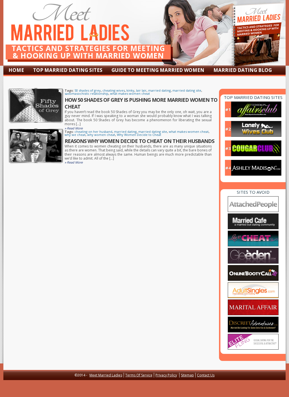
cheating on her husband (93, 131)
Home (16, 70)
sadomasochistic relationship (86, 93)
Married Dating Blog (242, 70)
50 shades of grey (88, 90)
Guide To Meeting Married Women (157, 70)
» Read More (74, 128)
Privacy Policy (166, 375)
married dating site (186, 90)
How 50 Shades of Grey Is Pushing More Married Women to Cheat (141, 103)
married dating (159, 90)
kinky (130, 90)
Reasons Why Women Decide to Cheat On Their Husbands (139, 141)
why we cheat (75, 135)
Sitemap (187, 375)
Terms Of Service (138, 375)
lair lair (141, 90)
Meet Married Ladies (105, 375)
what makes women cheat (130, 93)
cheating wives (113, 90)
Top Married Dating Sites (67, 70)
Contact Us (205, 375)
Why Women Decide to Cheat (139, 135)
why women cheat (101, 135)
